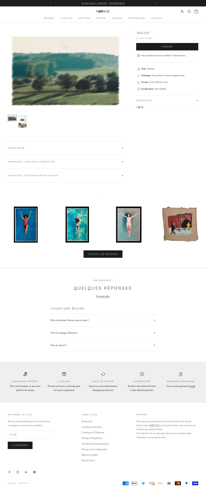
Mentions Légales (90, 454)
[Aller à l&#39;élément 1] (12, 118)
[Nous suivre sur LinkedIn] (26, 472)
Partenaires (136, 18)
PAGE (154, 425)
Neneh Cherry (88, 460)
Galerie (117, 18)
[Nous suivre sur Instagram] (17, 472)
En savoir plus (102, 296)
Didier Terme (144, 38)
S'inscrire (20, 445)
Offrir (101, 18)
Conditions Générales (92, 427)
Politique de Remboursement (95, 443)
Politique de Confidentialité (94, 449)
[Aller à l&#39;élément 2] (22, 121)
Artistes (84, 18)
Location (66, 18)
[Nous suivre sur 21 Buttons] (34, 472)
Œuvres (49, 18)
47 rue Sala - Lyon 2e (94, 3)
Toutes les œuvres (103, 254)
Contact (156, 18)
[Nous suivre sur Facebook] (9, 472)
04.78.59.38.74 (117, 3)
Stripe (192, 386)
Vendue (167, 46)
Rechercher (87, 421)
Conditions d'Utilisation (93, 432)
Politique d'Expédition (92, 438)
